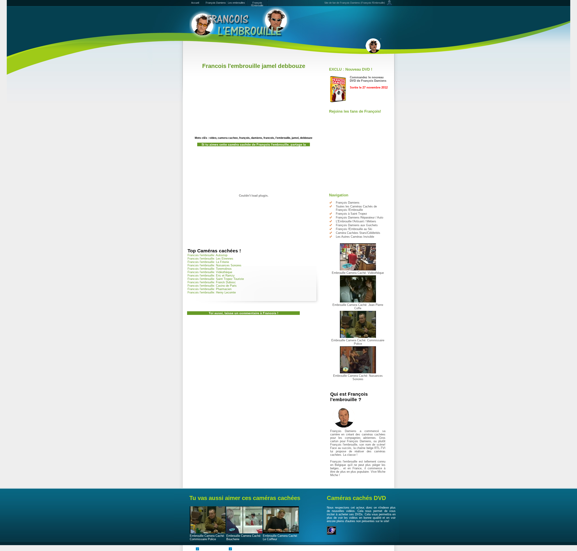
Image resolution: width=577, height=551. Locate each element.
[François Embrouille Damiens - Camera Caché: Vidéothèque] (358, 269)
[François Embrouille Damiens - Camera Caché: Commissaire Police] (358, 337)
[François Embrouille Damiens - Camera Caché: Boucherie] (244, 532)
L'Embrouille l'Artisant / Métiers (356, 221)
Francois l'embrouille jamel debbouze (253, 66)
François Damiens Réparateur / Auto (359, 217)
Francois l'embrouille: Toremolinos (210, 268)
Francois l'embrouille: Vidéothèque (210, 272)
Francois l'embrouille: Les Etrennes (210, 258)
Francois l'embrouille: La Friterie (208, 262)
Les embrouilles (236, 2)
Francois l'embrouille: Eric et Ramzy (211, 275)
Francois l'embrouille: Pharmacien (209, 289)
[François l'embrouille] (240, 22)
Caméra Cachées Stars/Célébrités (358, 233)
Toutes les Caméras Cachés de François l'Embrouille (356, 208)
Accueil (195, 2)
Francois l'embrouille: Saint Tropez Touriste (216, 279)
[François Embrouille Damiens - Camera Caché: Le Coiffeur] (281, 532)
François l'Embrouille (257, 4)
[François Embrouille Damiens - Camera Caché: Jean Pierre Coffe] (358, 301)
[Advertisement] (269, 60)
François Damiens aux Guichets (357, 225)
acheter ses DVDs (351, 514)
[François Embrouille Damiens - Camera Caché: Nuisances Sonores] (358, 372)
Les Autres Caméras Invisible (355, 236)
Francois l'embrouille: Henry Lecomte (212, 292)
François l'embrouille (343, 444)
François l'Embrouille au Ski (354, 229)
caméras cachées (373, 434)
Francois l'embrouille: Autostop (207, 255)
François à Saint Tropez (351, 213)
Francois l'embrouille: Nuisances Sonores (214, 265)
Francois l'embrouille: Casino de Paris (212, 285)
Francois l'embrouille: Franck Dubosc (212, 282)
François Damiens (216, 2)
